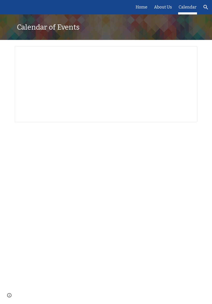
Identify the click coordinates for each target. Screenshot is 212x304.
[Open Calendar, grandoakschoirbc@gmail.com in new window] (187, 53)
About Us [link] (163, 7)
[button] (206, 7)
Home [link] (141, 7)
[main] (106, 27)
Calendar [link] (187, 7)
